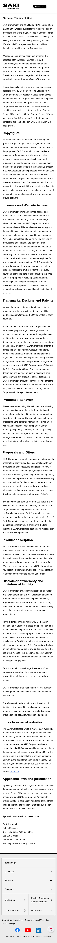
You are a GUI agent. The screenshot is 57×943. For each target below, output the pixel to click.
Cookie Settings (8, 923)
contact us (14, 771)
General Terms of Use (34, 920)
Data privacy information (12, 920)
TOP (51, 931)
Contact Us (39, 6)
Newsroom (36, 910)
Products (9, 880)
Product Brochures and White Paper (40, 900)
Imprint (49, 920)
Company (9, 889)
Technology (10, 863)
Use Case (9, 872)
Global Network (12, 910)
